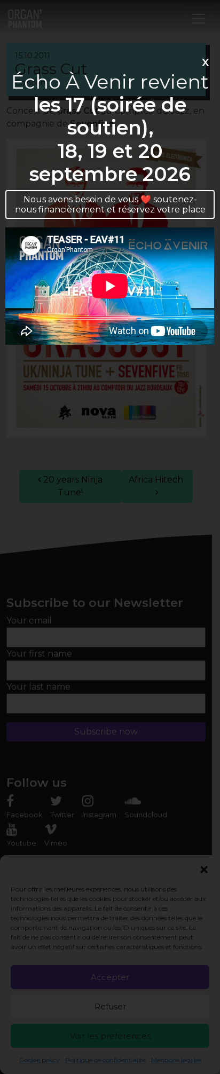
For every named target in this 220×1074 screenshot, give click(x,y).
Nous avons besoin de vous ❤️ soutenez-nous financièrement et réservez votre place (110, 204)
